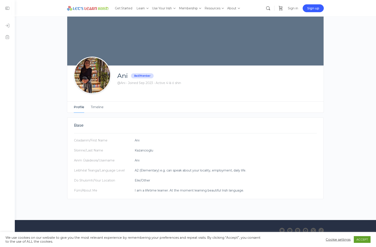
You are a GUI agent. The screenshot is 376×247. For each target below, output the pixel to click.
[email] (282, 230)
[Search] (268, 8)
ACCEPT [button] (362, 239)
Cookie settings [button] (338, 240)
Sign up (313, 8)
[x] (313, 230)
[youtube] (289, 230)
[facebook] (305, 230)
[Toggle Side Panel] (7, 8)
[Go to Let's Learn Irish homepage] (87, 8)
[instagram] (297, 230)
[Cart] (281, 8)
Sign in (293, 8)
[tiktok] (321, 230)
